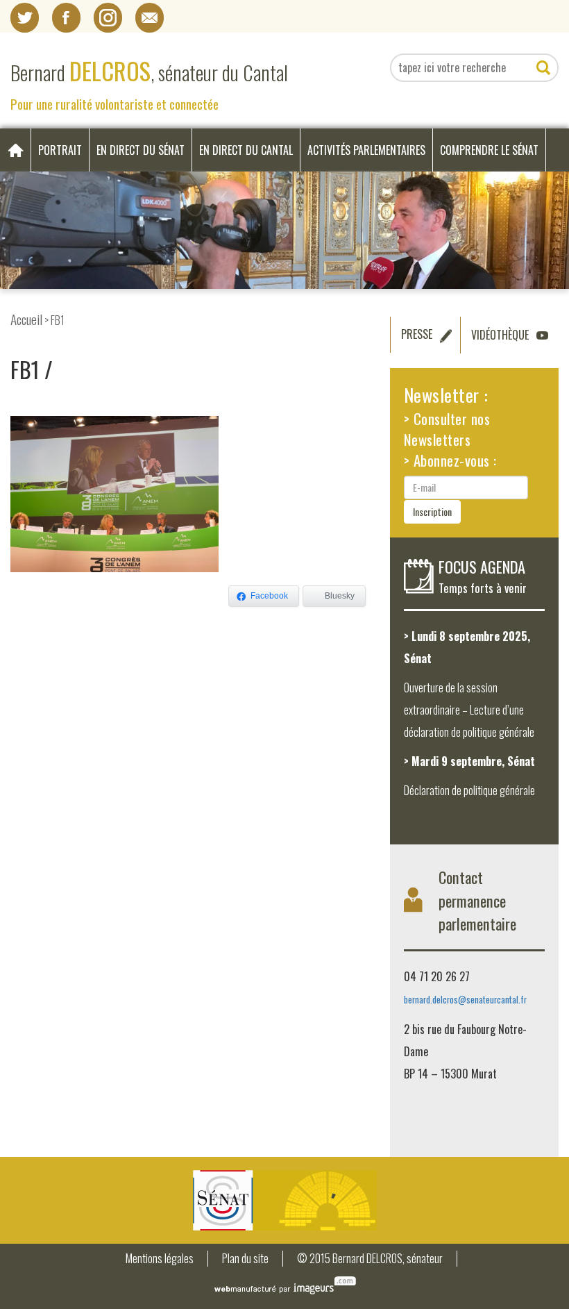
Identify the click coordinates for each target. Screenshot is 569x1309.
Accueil (26, 319)
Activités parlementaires (366, 150)
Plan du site (245, 1259)
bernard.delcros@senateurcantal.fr (465, 999)
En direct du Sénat (140, 150)
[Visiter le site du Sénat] (284, 1200)
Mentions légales (160, 1259)
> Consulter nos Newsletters (447, 429)
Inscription (432, 511)
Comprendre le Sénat (489, 150)
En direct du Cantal (246, 150)
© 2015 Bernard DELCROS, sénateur (370, 1259)
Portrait (60, 150)
